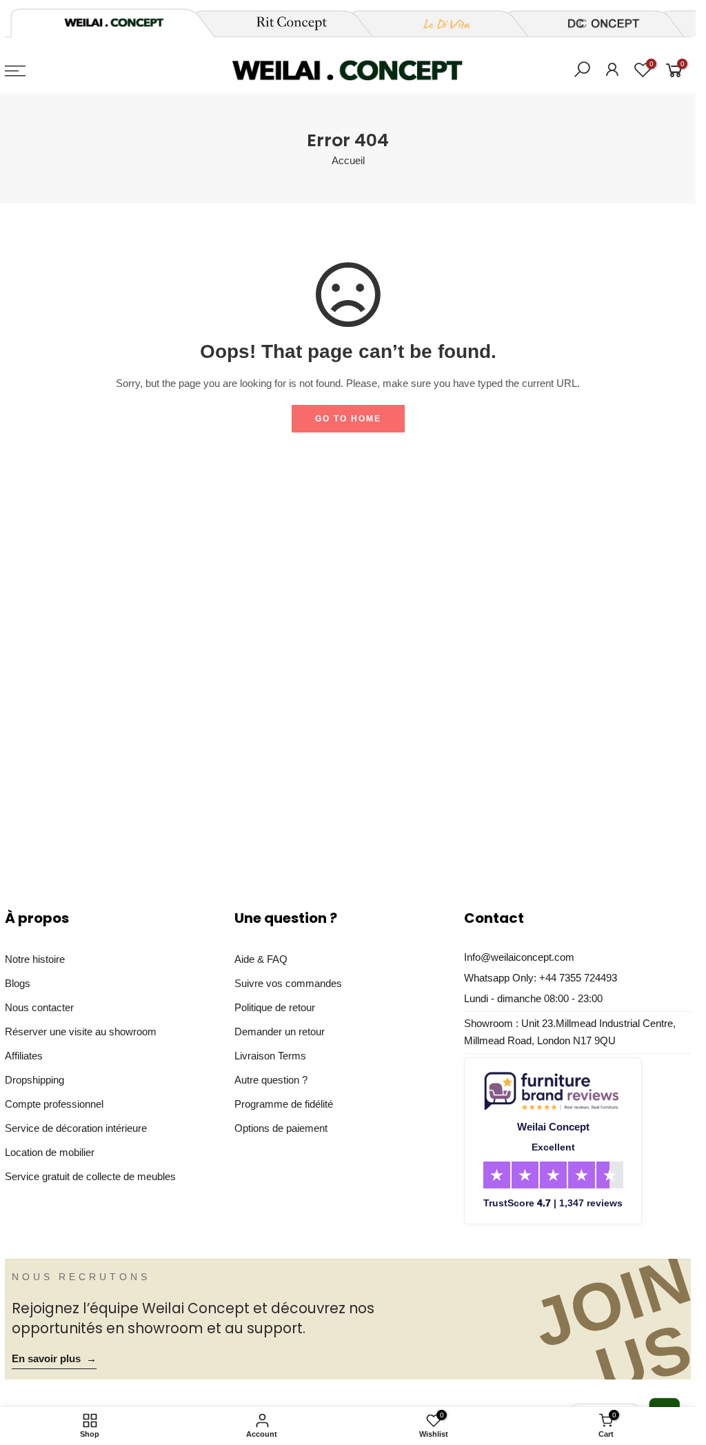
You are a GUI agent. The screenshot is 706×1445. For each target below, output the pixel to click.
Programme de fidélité (283, 1104)
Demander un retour (279, 1031)
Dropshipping (34, 1080)
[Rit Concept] (283, 23)
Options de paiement (280, 1128)
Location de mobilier (49, 1152)
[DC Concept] (595, 23)
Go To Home (348, 418)
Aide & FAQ (261, 959)
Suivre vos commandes (288, 983)
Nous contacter (39, 1007)
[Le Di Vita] (439, 23)
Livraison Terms (270, 1056)
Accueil (348, 160)
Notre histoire (35, 959)
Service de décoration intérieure (76, 1128)
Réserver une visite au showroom (81, 1031)
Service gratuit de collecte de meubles (90, 1176)
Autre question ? (270, 1080)
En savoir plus (54, 1358)
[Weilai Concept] (113, 22)
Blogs (17, 983)
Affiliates (24, 1056)
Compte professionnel (54, 1104)
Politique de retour (274, 1007)
